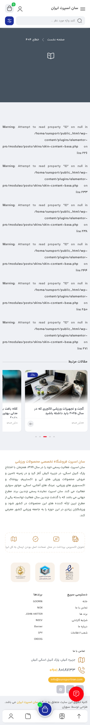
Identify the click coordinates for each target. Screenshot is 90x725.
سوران (66, 707)
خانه (85, 601)
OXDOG (38, 639)
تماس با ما (81, 608)
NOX (39, 608)
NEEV (39, 620)
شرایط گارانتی (80, 620)
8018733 (62, 670)
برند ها (84, 614)
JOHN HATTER (34, 614)
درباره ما (83, 626)
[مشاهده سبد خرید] (9, 8)
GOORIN (37, 601)
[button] (54, 436)
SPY (40, 633)
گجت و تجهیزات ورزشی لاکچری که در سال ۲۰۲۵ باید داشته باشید (59, 411)
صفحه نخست (55, 39)
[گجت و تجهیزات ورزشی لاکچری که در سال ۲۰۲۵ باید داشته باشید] (56, 388)
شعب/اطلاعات (79, 633)
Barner (38, 626)
